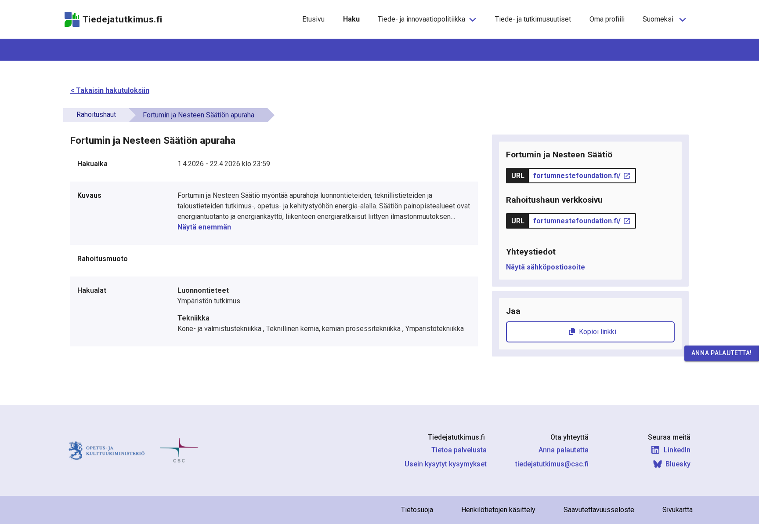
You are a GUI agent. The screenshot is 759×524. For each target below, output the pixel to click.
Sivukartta (677, 510)
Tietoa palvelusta (459, 450)
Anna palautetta (564, 450)
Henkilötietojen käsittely (498, 510)
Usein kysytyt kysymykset (446, 464)
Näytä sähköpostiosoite (545, 267)
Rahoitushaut (96, 114)
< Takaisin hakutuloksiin (109, 90)
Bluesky (677, 464)
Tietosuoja (417, 510)
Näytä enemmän (204, 227)
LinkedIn (677, 450)
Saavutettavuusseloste (599, 510)
